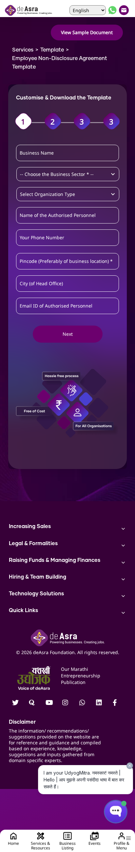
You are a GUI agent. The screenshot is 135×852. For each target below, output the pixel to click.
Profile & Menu (121, 846)
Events (94, 843)
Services (22, 50)
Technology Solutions (36, 593)
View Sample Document (87, 32)
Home (13, 843)
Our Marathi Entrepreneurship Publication (80, 675)
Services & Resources (40, 846)
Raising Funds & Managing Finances (54, 560)
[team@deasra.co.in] (124, 10)
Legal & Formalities (33, 543)
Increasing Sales (30, 526)
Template (52, 50)
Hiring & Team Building (37, 577)
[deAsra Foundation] (29, 10)
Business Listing (67, 846)
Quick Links (23, 610)
